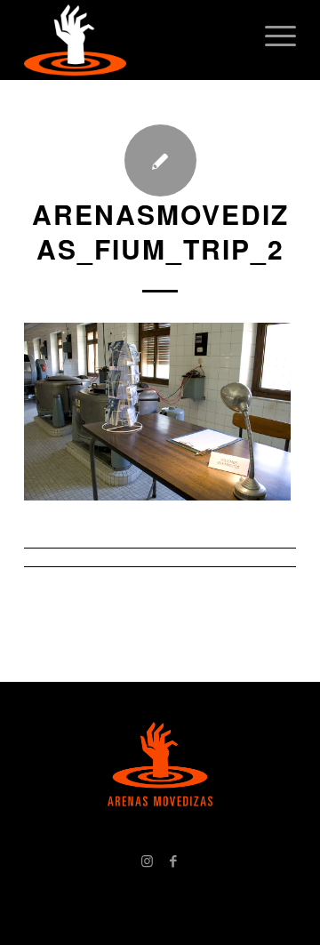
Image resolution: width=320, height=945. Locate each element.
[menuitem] (271, 35)
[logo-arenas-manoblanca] (133, 40)
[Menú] (271, 35)
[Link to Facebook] (173, 860)
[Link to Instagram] (146, 860)
